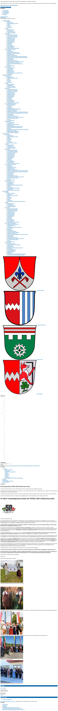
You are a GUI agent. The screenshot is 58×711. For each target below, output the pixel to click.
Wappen (8, 26)
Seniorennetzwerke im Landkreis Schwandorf (15, 61)
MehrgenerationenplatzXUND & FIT (11, 105)
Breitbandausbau (10, 58)
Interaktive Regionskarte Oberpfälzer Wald (15, 72)
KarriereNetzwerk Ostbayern (12, 60)
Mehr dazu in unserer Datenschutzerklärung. (9, 5)
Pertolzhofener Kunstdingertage (13, 132)
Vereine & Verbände (10, 67)
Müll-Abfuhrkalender (11, 46)
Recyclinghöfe (9, 45)
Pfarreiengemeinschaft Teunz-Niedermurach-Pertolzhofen (17, 111)
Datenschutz (5, 706)
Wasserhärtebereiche (11, 42)
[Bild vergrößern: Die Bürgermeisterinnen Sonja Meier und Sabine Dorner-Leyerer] (11, 582)
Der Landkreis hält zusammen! (12, 118)
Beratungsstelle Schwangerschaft (13, 48)
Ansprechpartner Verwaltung (12, 35)
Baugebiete (9, 50)
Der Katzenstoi (10, 73)
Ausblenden (3, 7)
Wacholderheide (10, 189)
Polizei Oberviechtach (11, 31)
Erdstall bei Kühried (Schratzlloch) (13, 188)
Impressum (5, 705)
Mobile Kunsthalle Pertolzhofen (13, 131)
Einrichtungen (9, 27)
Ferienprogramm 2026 (11, 243)
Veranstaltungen (10, 30)
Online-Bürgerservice (11, 38)
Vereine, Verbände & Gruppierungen (13, 244)
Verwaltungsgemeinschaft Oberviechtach (7, 701)
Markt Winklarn (5, 191)
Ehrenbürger (9, 138)
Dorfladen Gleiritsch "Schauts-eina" (13, 62)
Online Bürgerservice (11, 154)
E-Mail (1, 695)
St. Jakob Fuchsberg (10, 172)
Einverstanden (8, 7)
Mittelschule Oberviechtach (12, 55)
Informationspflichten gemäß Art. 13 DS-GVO (11, 707)
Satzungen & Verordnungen (12, 36)
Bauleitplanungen (10, 51)
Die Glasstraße (10, 187)
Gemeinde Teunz (6, 133)
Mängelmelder (9, 43)
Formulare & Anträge (11, 39)
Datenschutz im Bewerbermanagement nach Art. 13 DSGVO (14, 709)
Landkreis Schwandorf (11, 32)
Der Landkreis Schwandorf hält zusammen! (15, 63)
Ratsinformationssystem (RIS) (12, 23)
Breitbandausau (10, 173)
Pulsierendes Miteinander (7, 699)
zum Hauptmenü (6, 12)
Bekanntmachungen (10, 29)
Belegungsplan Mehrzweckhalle (13, 124)
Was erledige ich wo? (11, 37)
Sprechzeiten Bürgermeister (12, 34)
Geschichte (9, 25)
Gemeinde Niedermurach (7, 74)
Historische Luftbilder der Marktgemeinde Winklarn (16, 253)
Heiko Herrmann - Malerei (12, 130)
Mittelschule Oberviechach (12, 110)
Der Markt (7, 192)
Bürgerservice (7, 33)
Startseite (10, 465)
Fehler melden (5, 704)
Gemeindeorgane (10, 22)
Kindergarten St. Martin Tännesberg (13, 53)
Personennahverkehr (11, 65)
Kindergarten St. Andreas (11, 231)
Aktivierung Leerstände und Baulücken (14, 227)
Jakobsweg (9, 128)
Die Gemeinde (7, 21)
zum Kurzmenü (5, 10)
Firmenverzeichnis (10, 59)
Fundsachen (9, 44)
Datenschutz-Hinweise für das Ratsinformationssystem (12, 708)
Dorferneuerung (10, 228)
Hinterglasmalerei (10, 251)
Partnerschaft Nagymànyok (12, 142)
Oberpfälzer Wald (10, 71)
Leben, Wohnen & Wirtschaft (10, 49)
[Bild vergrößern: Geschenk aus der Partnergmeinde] (11, 658)
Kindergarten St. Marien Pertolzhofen (14, 108)
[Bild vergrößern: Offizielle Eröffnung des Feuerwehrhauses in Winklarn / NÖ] (11, 682)
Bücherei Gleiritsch (10, 70)
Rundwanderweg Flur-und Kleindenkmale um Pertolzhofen (18, 129)
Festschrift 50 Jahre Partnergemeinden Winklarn (15, 254)
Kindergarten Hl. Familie (11, 167)
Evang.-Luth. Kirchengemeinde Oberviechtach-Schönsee (17, 57)
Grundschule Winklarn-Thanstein (13, 232)
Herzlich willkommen (11, 193)
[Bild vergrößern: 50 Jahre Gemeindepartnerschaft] (8, 517)
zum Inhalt (5, 14)
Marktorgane (9, 194)
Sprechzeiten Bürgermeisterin (12, 208)
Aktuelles (6, 28)
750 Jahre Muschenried (11, 250)
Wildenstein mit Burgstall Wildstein (13, 190)
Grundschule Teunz (10, 54)
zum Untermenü (5, 13)
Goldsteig (9, 186)
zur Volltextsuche (6, 11)
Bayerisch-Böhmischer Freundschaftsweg (14, 127)
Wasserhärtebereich (10, 96)
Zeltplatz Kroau (10, 69)
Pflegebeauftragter (10, 47)
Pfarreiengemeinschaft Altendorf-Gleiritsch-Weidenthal (17, 56)
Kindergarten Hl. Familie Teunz (13, 52)
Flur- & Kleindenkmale (11, 249)
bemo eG (9, 64)
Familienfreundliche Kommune (12, 224)
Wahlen (8, 24)
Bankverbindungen (10, 95)
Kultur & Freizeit (8, 66)
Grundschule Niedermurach (12, 109)
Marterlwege (9, 252)
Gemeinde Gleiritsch (6, 20)
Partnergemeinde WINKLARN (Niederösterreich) (16, 201)
